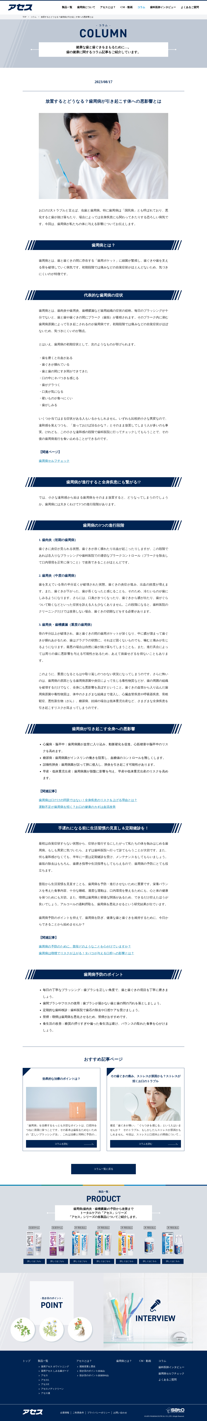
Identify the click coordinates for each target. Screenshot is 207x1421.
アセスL (45, 1380)
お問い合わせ (120, 1412)
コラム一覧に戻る (103, 1169)
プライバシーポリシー (98, 1412)
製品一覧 (43, 1361)
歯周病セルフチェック (54, 461)
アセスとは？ (108, 7)
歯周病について (86, 7)
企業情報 (64, 1412)
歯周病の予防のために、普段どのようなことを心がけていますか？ (85, 946)
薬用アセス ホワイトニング (55, 1366)
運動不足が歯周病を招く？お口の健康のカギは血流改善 (77, 807)
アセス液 (45, 1393)
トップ (26, 1361)
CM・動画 (126, 7)
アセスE (45, 1384)
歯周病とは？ (124, 1361)
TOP (24, 17)
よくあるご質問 (190, 7)
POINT (52, 1303)
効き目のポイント (92, 1371)
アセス (44, 1375)
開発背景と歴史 (87, 1366)
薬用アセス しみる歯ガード (55, 1371)
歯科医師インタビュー (163, 7)
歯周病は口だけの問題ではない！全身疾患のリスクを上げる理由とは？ (88, 800)
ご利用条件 (78, 1412)
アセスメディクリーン (52, 1389)
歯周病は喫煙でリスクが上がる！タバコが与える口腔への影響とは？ (86, 953)
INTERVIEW (155, 1318)
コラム (141, 7)
